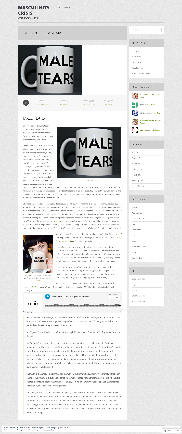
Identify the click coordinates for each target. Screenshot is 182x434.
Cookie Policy (49, 430)
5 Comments (108, 104)
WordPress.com (138, 301)
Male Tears (34, 118)
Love (94, 104)
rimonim (144, 130)
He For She (136, 62)
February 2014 (137, 181)
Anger (134, 207)
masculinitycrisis (43, 104)
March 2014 (137, 175)
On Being (35, 287)
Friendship (136, 230)
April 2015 (136, 158)
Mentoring (136, 51)
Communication (87, 104)
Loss (134, 235)
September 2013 (138, 186)
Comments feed (138, 296)
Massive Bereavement (141, 74)
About (67, 7)
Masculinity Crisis (34, 10)
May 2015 (135, 152)
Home (59, 7)
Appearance (137, 213)
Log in (134, 285)
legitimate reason (61, 221)
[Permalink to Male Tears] (72, 70)
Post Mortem (137, 68)
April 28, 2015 (64, 104)
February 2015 (137, 169)
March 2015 (136, 164)
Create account (138, 279)
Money (135, 252)
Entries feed (137, 290)
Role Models (137, 258)
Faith (134, 224)
